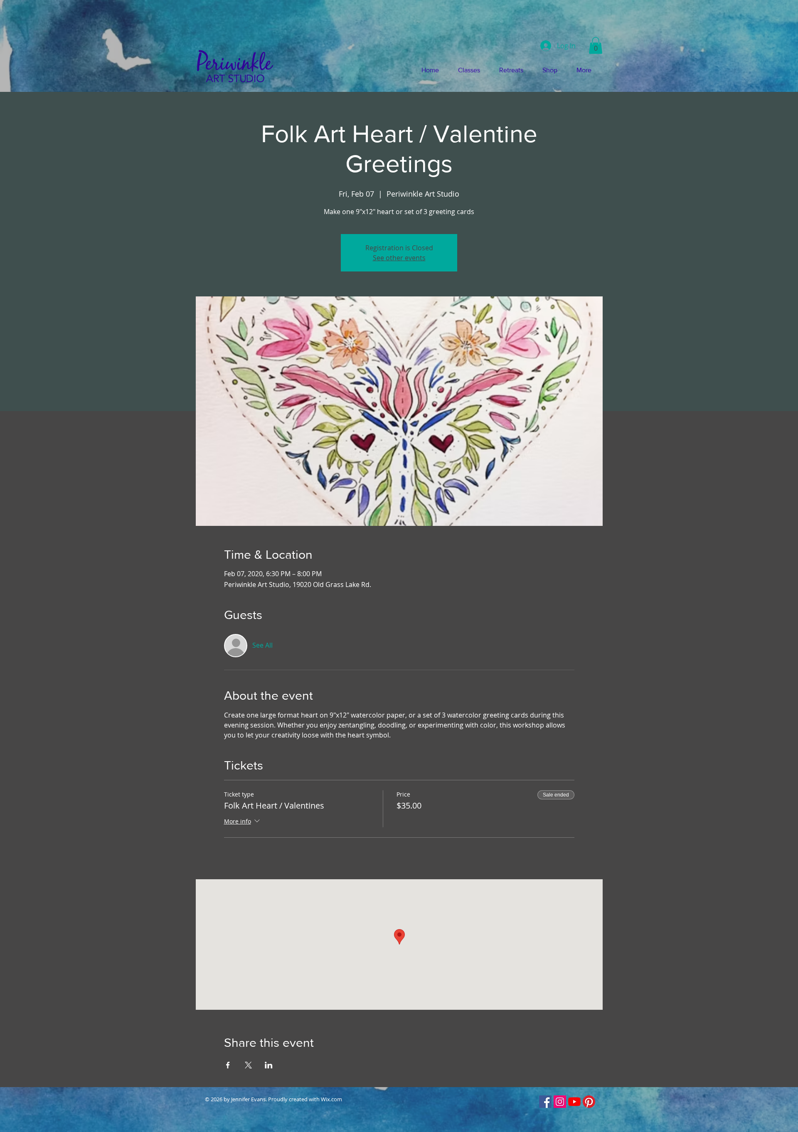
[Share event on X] (248, 1065)
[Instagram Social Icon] (560, 1101)
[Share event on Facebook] (228, 1065)
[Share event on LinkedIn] (269, 1065)
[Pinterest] (589, 1101)
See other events (399, 257)
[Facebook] (545, 1101)
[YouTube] (574, 1101)
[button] (596, 45)
